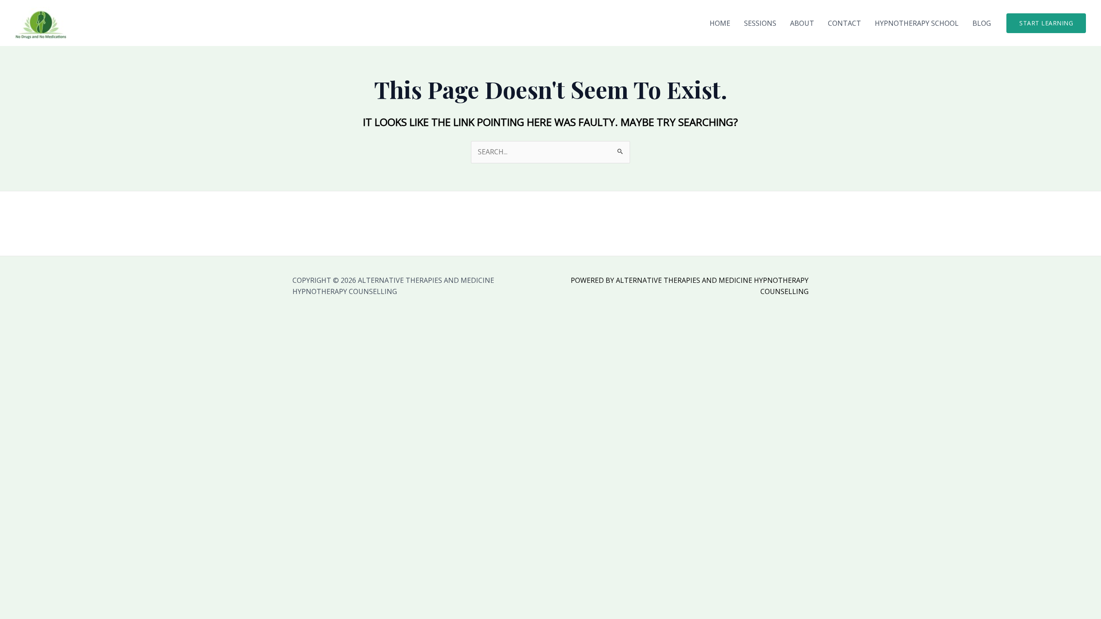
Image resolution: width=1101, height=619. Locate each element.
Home (720, 23)
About (802, 23)
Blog (981, 23)
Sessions (760, 23)
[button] (1046, 23)
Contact (844, 23)
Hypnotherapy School (917, 23)
